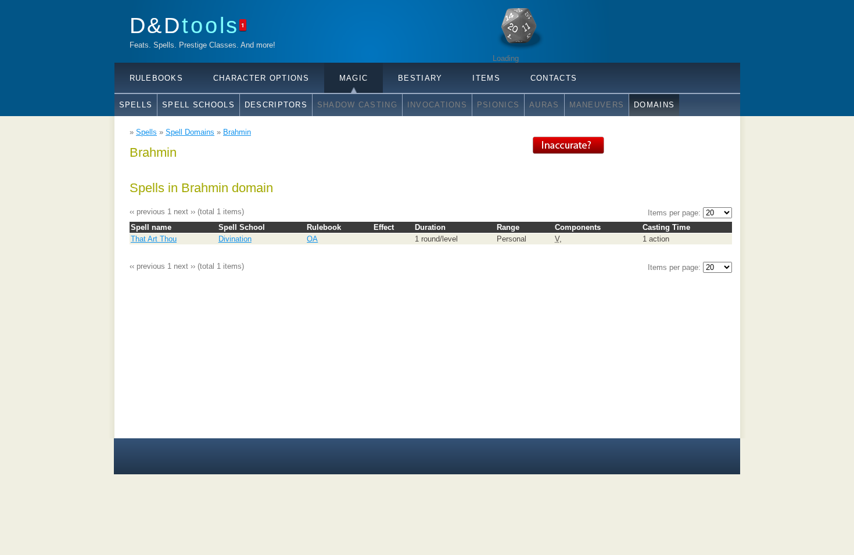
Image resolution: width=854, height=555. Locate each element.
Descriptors (276, 104)
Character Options (261, 78)
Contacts (553, 78)
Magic (353, 78)
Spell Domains (190, 132)
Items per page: (675, 212)
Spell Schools (198, 104)
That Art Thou (154, 239)
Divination (235, 239)
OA (312, 239)
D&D (185, 25)
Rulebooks (157, 78)
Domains (654, 104)
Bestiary (420, 78)
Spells (136, 104)
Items (486, 78)
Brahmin (237, 132)
